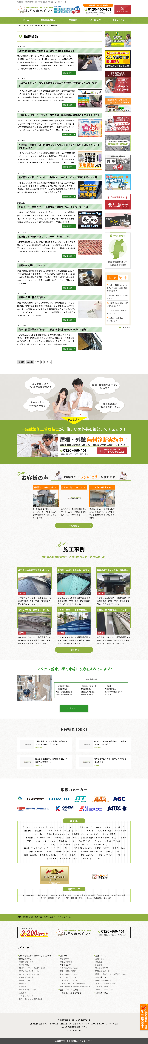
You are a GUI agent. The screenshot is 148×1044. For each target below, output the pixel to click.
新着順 (21, 362)
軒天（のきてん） (104, 848)
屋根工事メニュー (26, 959)
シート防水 (39, 834)
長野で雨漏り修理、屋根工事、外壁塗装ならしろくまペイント (44, 917)
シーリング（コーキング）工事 (58, 830)
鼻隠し (74, 855)
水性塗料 (38, 830)
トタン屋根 (58, 837)
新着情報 (98, 965)
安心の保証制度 (101, 968)
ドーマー (64, 855)
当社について (75, 708)
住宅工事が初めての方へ (70, 968)
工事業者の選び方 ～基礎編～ (72, 984)
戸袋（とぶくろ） (49, 844)
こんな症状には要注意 (69, 981)
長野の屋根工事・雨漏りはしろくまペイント (37, 956)
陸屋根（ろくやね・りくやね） (86, 834)
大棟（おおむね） (113, 851)
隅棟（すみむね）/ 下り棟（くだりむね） (41, 855)
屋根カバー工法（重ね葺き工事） (32, 968)
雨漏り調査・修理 (26, 962)
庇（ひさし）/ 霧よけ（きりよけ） (109, 841)
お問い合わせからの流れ (70, 974)
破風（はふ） (120, 848)
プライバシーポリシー (104, 990)
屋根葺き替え (24, 965)
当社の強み (99, 959)
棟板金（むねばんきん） (84, 848)
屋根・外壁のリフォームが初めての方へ (111, 974)
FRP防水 (52, 858)
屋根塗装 (22, 984)
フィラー (51, 827)
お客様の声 (64, 959)
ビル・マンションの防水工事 (30, 999)
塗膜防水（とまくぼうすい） (59, 834)
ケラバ (50, 851)
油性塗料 (27, 830)
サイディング (87, 827)
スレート (84, 858)
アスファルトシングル (69, 858)
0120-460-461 (99, 9)
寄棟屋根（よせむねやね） (67, 851)
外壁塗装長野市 (54, 883)
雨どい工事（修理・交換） (30, 971)
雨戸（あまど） (66, 844)
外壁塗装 (22, 987)
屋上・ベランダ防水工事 (29, 974)
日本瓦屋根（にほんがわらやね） (37, 837)
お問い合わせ (119, 19)
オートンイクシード (68, 977)
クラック (26, 827)
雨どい (67, 848)
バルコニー (78, 830)
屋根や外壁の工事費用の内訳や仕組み (75, 987)
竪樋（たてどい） (106, 855)
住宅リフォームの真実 (69, 990)
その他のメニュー (102, 993)
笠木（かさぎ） (85, 841)
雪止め (123, 837)
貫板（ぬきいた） (36, 851)
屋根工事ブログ (66, 962)
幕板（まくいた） (83, 844)
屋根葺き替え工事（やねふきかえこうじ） (100, 837)
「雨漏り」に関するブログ (70, 993)
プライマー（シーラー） (68, 827)
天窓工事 (22, 993)
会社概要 (98, 962)
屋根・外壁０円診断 (68, 971)
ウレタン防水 (120, 830)
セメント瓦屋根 (109, 834)
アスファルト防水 (104, 830)
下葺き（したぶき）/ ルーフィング (41, 841)
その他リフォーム (26, 996)
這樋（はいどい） (101, 844)
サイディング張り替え (28, 990)
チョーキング (39, 827)
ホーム (26, 19)
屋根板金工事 (24, 981)
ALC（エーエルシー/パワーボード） (110, 827)
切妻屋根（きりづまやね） (92, 851)
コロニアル (96, 858)
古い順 (30, 362)
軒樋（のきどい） (88, 855)
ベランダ (90, 830)
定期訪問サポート (102, 971)
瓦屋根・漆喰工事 (26, 977)
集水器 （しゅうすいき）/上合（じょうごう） (42, 848)
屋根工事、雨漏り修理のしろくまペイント (75, 1041)
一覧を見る (125, 327)
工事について (65, 965)
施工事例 (63, 956)
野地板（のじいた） (67, 841)
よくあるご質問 (101, 987)
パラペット (121, 855)
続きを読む (68, 73)
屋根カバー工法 (73, 837)
